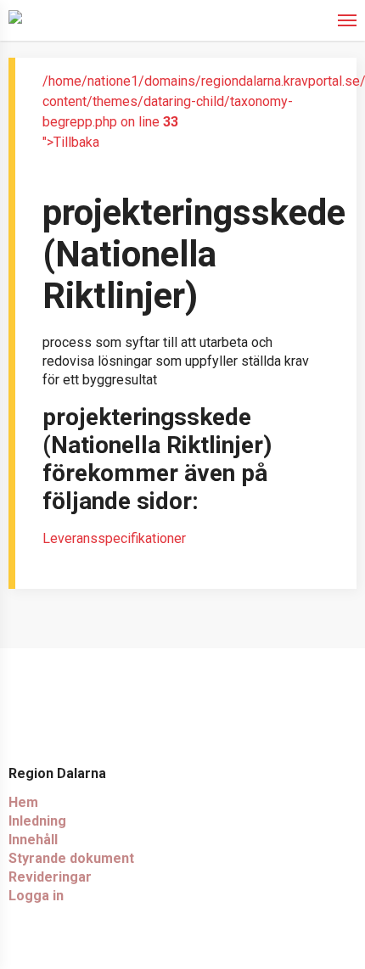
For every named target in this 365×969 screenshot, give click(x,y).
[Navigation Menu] (347, 19)
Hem (23, 802)
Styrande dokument (71, 858)
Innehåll (33, 840)
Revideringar (50, 877)
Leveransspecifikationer (114, 538)
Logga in (36, 896)
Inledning (37, 821)
